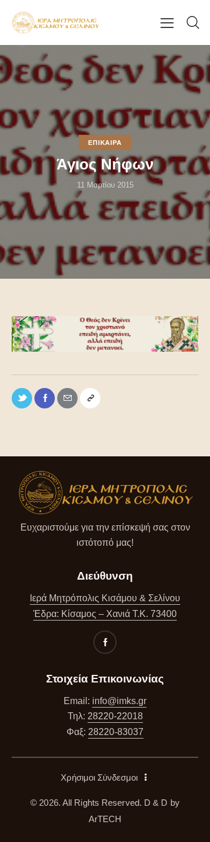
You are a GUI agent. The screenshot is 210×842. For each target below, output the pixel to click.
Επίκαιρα (104, 142)
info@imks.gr (119, 701)
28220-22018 (115, 716)
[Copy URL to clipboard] (90, 398)
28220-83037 (116, 732)
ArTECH (105, 819)
